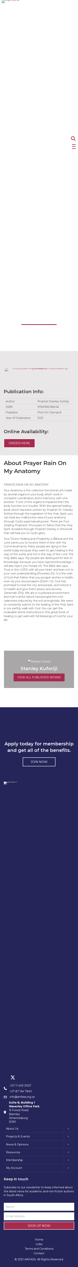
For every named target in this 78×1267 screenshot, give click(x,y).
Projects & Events (18, 1136)
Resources (13, 1152)
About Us (12, 1128)
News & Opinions (17, 1144)
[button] (73, 146)
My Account (14, 1168)
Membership (14, 1160)
